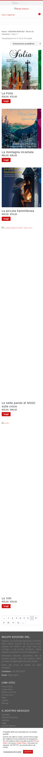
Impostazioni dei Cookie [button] (12, 752)
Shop (4, 697)
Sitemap (5, 703)
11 (13, 622)
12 (18, 622)
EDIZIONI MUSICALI (16, 31)
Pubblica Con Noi (9, 692)
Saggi (4, 723)
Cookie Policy (7, 689)
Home (4, 31)
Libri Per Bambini (9, 725)
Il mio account (7, 695)
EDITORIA (6, 714)
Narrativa (5, 720)
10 (8, 622)
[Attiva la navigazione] (37, 21)
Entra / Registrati (8, 15)
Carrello (5, 700)
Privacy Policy (7, 686)
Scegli (6, 101)
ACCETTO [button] (28, 752)
